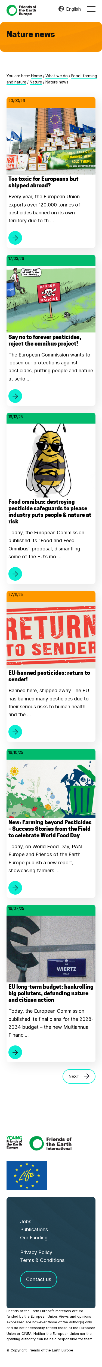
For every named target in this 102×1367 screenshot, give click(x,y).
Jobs (25, 1221)
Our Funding (34, 1237)
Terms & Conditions (42, 1260)
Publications (34, 1229)
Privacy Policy (36, 1252)
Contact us (38, 1279)
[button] (91, 9)
